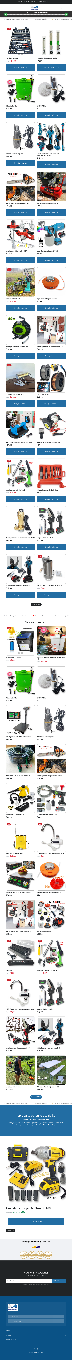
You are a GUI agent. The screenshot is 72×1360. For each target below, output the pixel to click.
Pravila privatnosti (44, 1284)
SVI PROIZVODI (36, 1097)
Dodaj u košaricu (20, 67)
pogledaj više (36, 605)
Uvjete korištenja (36, 1284)
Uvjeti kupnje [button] (11, 1340)
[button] (7, 7)
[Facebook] (34, 1348)
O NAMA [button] (8, 1335)
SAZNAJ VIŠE (10, 1230)
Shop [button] (8, 1331)
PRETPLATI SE (59, 1281)
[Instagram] (37, 1348)
